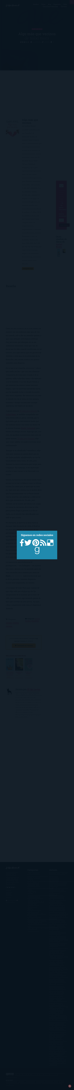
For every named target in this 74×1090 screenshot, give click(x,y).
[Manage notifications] (69, 1086)
